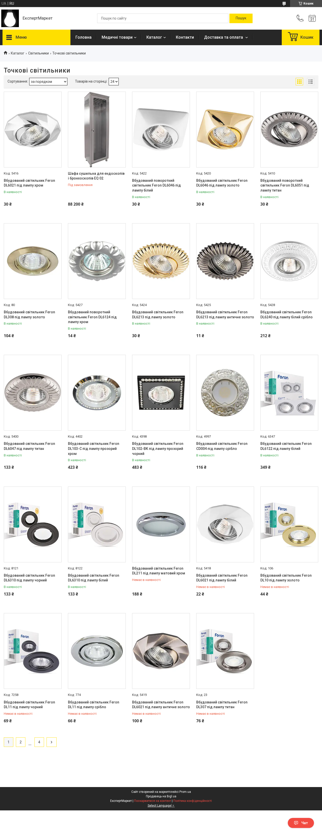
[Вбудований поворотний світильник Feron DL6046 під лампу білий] (161, 129)
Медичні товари (117, 37)
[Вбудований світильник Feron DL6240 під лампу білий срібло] (289, 261)
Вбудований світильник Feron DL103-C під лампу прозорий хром (93, 448)
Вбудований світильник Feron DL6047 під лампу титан (29, 446)
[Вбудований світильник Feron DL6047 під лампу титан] (33, 393)
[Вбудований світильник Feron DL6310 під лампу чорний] (33, 524)
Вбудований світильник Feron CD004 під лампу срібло (222, 446)
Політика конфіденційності (192, 801)
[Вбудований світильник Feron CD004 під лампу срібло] (225, 393)
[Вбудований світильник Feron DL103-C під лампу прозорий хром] (97, 393)
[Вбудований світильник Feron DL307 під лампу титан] (225, 651)
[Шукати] (241, 18)
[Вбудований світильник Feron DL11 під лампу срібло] (97, 651)
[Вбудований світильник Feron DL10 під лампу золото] (289, 524)
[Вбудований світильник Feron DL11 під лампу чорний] (33, 651)
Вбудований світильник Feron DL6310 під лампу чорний (29, 577)
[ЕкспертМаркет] (10, 18)
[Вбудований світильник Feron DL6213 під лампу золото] (161, 261)
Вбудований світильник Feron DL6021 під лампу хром (29, 183)
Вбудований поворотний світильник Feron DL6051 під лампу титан (284, 185)
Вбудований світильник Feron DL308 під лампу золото (29, 314)
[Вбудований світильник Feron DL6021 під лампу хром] (33, 129)
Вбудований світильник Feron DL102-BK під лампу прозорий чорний (157, 448)
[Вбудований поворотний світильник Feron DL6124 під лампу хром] (97, 261)
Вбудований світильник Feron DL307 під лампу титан (222, 704)
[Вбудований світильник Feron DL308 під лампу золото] (33, 261)
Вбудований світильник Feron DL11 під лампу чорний (29, 704)
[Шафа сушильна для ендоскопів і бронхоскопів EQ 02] (97, 129)
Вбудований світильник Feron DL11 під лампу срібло (93, 704)
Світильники (38, 53)
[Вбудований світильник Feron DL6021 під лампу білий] (225, 524)
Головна (83, 37)
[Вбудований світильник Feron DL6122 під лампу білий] (289, 393)
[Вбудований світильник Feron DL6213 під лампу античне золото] (225, 261)
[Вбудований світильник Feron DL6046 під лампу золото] (225, 129)
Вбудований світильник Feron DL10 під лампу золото (286, 577)
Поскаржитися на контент (152, 801)
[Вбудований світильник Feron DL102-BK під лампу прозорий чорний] (161, 393)
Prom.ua (185, 792)
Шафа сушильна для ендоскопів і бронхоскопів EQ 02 (96, 176)
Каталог (154, 37)
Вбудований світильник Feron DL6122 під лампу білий (286, 446)
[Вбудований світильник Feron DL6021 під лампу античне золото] (161, 651)
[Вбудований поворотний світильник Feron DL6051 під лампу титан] (289, 129)
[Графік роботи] (312, 18)
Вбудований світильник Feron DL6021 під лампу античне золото (161, 704)
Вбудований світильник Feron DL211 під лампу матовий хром (158, 570)
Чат (304, 823)
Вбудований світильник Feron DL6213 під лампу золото (157, 314)
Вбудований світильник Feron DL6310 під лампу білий (93, 577)
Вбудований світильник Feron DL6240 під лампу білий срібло (286, 314)
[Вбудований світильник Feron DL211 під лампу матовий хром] (161, 524)
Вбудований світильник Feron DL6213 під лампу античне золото (225, 314)
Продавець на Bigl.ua (161, 796)
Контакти (185, 37)
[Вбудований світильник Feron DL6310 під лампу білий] (97, 524)
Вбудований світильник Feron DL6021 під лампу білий (222, 577)
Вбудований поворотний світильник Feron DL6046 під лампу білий (156, 185)
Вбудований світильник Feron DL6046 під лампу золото (222, 183)
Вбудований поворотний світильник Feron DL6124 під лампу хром (92, 317)
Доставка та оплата (224, 37)
